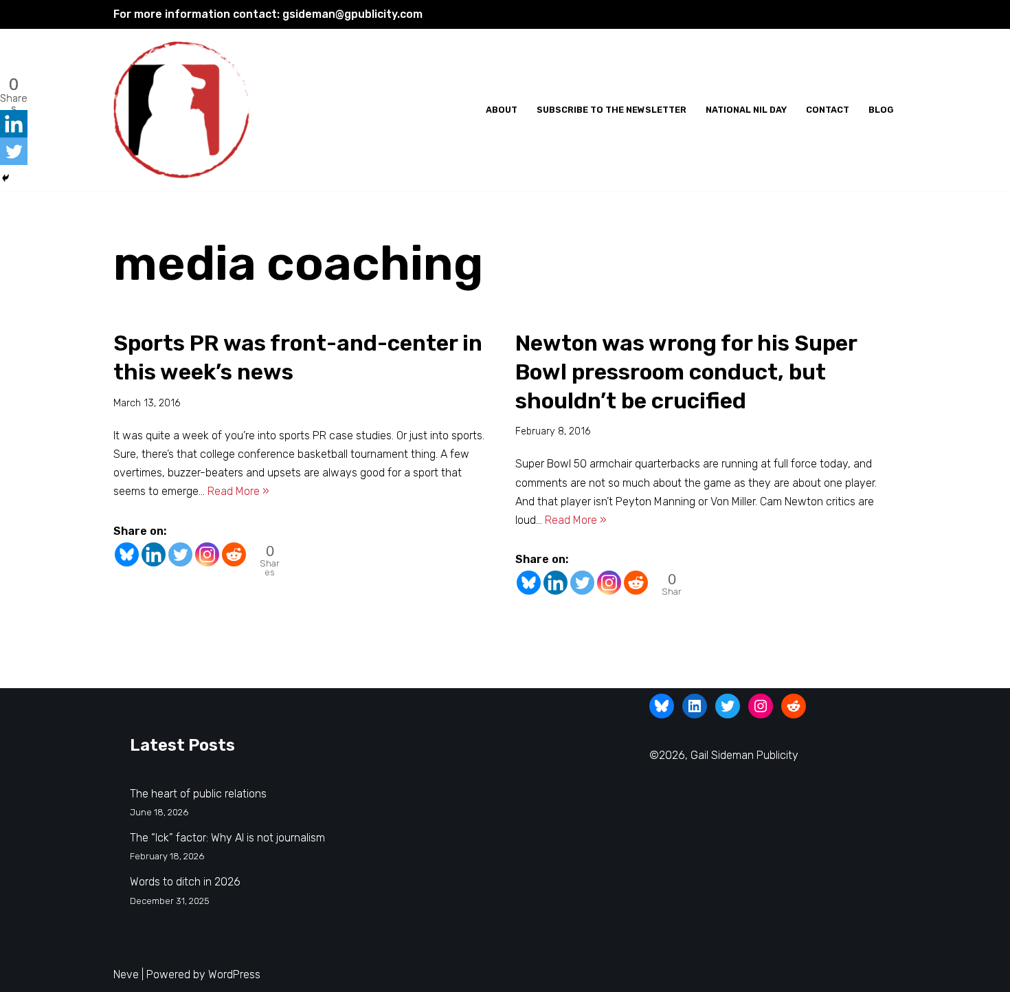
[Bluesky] (127, 554)
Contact (827, 109)
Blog (881, 109)
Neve (126, 974)
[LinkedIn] (694, 706)
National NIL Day (746, 109)
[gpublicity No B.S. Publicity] (185, 110)
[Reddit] (234, 554)
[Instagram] (207, 554)
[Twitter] (180, 554)
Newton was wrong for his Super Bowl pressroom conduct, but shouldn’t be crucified (686, 371)
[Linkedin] (154, 554)
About (501, 109)
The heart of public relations (198, 793)
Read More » (238, 491)
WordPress (234, 974)
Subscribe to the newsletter (611, 109)
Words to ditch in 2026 (185, 881)
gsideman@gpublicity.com (352, 14)
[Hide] (5, 178)
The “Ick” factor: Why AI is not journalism (227, 837)
